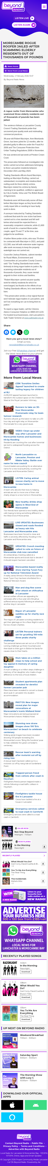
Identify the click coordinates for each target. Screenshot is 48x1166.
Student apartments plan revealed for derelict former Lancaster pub (23, 684)
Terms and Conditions (32, 1146)
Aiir (39, 1162)
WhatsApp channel (26, 351)
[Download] (44, 847)
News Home (13, 66)
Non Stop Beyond (24, 832)
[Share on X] (19, 332)
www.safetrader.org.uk (34, 318)
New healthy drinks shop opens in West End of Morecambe (29, 505)
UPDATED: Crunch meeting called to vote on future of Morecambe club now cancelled (24, 549)
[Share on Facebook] (6, 332)
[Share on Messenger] (13, 332)
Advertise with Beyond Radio (24, 1149)
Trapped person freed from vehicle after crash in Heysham (24, 776)
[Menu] (44, 6)
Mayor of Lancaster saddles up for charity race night (30, 614)
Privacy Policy (10, 1146)
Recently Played (11, 855)
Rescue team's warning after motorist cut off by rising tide (22, 755)
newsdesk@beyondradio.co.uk (24, 345)
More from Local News (18, 71)
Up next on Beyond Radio (23, 1028)
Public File (37, 1143)
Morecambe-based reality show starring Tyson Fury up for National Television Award (23, 570)
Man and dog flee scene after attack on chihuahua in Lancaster (29, 591)
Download (26, 972)
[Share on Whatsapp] (26, 332)
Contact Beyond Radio (17, 1143)
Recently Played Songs (22, 956)
